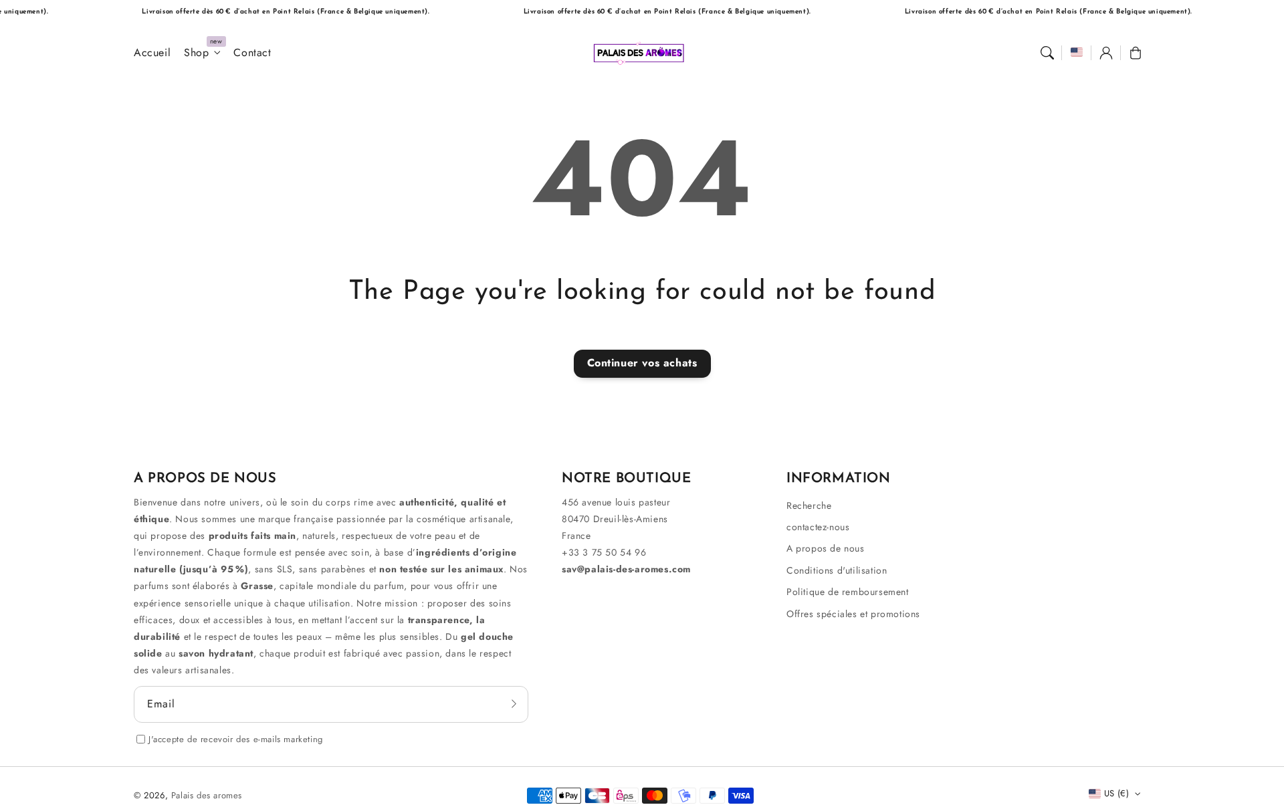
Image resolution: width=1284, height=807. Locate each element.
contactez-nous (817, 527)
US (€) (1116, 793)
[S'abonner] (513, 704)
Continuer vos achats (642, 362)
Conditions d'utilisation (836, 570)
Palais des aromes (206, 795)
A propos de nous (825, 548)
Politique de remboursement (847, 591)
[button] (1047, 53)
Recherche (808, 505)
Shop (196, 53)
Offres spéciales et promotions (853, 613)
